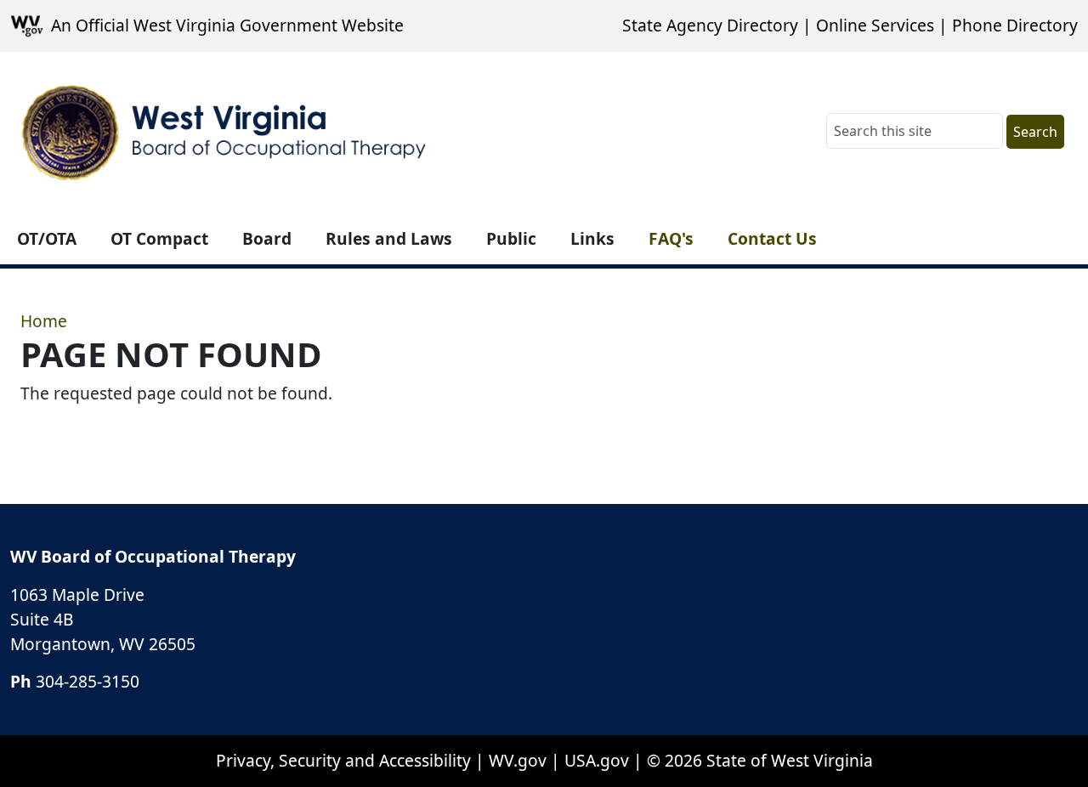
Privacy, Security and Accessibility (343, 760)
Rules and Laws (389, 238)
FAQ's (671, 238)
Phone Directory (1015, 25)
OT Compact (159, 238)
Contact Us (772, 238)
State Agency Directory (710, 25)
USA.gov (596, 760)
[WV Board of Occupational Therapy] (225, 133)
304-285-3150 (87, 681)
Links (592, 238)
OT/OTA (46, 238)
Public (511, 238)
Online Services (875, 25)
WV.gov (518, 760)
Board (267, 238)
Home (43, 320)
